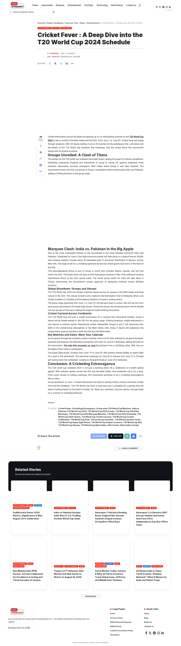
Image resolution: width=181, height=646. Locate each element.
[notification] (139, 5)
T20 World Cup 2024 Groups (101, 411)
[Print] (66, 63)
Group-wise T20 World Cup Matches (113, 408)
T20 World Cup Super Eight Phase (74, 422)
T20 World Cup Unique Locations (106, 422)
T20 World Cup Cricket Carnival (96, 417)
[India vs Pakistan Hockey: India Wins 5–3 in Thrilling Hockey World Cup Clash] (70, 494)
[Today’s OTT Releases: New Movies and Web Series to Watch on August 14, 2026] (70, 553)
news (30, 505)
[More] (72, 63)
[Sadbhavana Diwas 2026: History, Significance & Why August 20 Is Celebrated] (29, 494)
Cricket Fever (64, 408)
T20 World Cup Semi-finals (128, 419)
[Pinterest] (163, 7)
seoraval (54, 53)
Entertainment (44, 28)
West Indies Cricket (129, 425)
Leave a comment (130, 448)
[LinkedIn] (169, 7)
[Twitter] (160, 7)
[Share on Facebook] (49, 63)
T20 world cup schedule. (102, 419)
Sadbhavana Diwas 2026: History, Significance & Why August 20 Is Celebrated (27, 515)
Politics (38, 505)
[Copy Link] (61, 63)
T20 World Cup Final (79, 419)
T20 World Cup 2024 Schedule (121, 414)
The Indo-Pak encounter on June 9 (81, 345)
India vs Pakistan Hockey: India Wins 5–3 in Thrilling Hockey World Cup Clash (67, 515)
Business (99, 564)
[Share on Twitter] (55, 63)
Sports (56, 28)
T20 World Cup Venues (69, 425)
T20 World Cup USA (132, 422)
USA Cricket (113, 425)
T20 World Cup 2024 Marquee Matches (87, 414)
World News (66, 28)
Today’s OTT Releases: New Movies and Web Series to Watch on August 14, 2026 (69, 574)
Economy (109, 564)
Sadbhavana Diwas (21, 508)
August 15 (59, 566)
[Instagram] (166, 7)
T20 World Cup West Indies (94, 425)
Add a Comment (68, 53)
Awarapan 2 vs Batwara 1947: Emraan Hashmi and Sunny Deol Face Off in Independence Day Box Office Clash (152, 518)
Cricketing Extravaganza (83, 408)
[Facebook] (157, 7)
